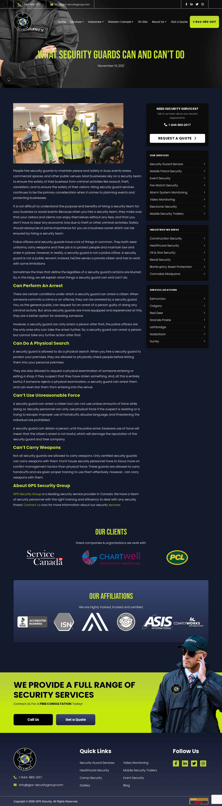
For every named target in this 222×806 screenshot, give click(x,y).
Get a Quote (179, 22)
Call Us (33, 719)
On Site (142, 22)
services (114, 505)
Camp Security (91, 778)
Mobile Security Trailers (140, 770)
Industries (94, 22)
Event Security (133, 778)
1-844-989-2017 (31, 4)
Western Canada (119, 22)
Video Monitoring (135, 763)
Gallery (85, 785)
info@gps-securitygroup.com (72, 4)
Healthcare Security (94, 770)
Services (76, 22)
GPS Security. (43, 801)
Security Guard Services (97, 763)
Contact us (32, 505)
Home (62, 22)
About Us (158, 22)
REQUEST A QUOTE (175, 138)
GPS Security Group (27, 494)
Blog (126, 785)
